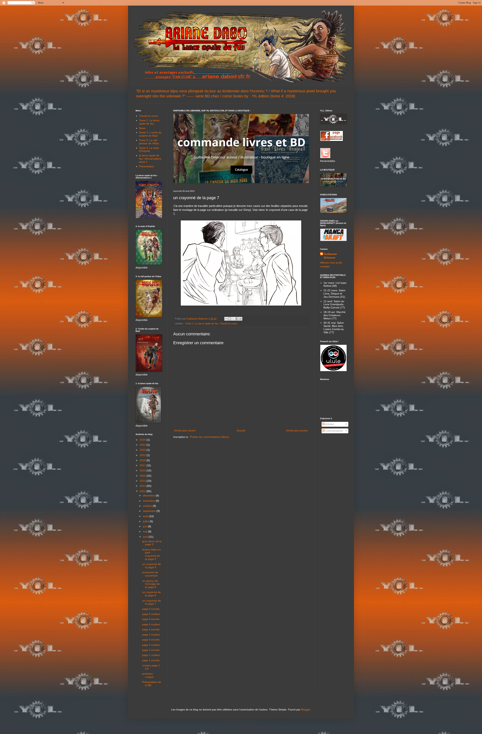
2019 (143, 455)
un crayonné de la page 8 (151, 594)
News (142, 128)
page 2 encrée (150, 649)
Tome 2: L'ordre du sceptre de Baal (150, 134)
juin (145, 526)
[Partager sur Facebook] (237, 319)
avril (146, 536)
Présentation (146, 166)
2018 (143, 460)
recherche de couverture (150, 574)
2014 (143, 480)
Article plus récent (184, 430)
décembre (149, 495)
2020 (143, 449)
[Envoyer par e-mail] (226, 319)
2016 (143, 470)
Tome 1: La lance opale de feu (201, 323)
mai (145, 531)
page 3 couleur (151, 634)
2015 (143, 475)
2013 (143, 485)
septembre (149, 510)
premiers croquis (148, 675)
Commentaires (334, 430)
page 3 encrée (150, 639)
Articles (329, 424)
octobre (148, 505)
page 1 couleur (151, 655)
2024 (143, 444)
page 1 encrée (150, 660)
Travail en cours (228, 323)
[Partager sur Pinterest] (240, 319)
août (146, 516)
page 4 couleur (151, 624)
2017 (143, 465)
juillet (146, 521)
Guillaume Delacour (330, 255)
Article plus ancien (297, 430)
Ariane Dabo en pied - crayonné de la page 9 (151, 554)
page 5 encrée (150, 619)
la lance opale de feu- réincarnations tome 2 (150, 158)
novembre (149, 500)
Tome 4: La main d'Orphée (149, 149)
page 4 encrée (150, 629)
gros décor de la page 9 (152, 543)
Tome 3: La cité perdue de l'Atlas (149, 142)
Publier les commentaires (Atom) (209, 436)
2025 (143, 439)
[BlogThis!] (230, 319)
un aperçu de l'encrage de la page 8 (151, 584)
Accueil (241, 430)
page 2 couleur (151, 644)
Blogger (305, 709)
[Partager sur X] (233, 319)
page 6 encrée (150, 608)
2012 (143, 491)
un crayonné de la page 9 (151, 566)
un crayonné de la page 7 (151, 602)
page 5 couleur (151, 613)
